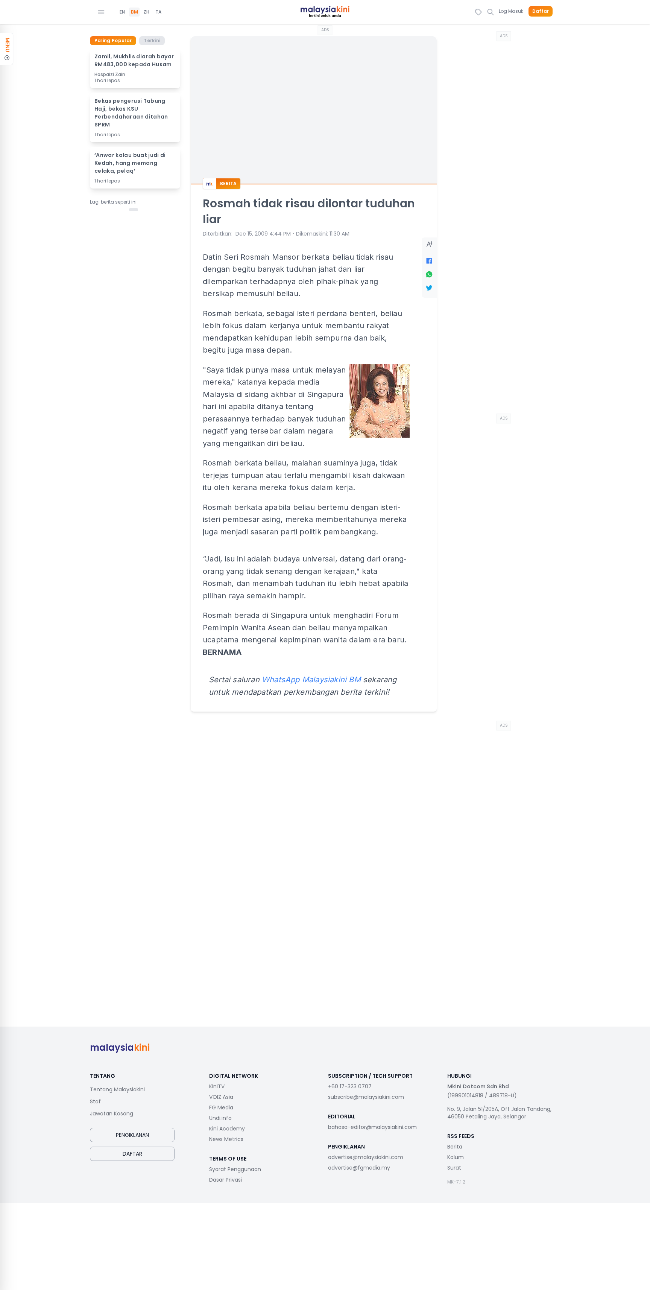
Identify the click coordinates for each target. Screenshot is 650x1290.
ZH (146, 12)
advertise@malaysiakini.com (365, 1157)
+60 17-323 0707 (350, 1086)
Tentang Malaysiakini (117, 1089)
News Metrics (226, 1139)
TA (158, 12)
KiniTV (217, 1086)
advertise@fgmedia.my (359, 1167)
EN (122, 12)
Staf (95, 1101)
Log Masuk (511, 11)
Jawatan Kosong (111, 1113)
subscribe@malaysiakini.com (366, 1097)
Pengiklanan (132, 1135)
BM (134, 12)
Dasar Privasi (225, 1180)
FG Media (221, 1107)
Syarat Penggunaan (235, 1169)
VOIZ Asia (221, 1097)
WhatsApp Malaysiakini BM (311, 679)
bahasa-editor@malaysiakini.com (372, 1127)
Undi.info (220, 1118)
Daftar (540, 11)
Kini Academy (227, 1128)
